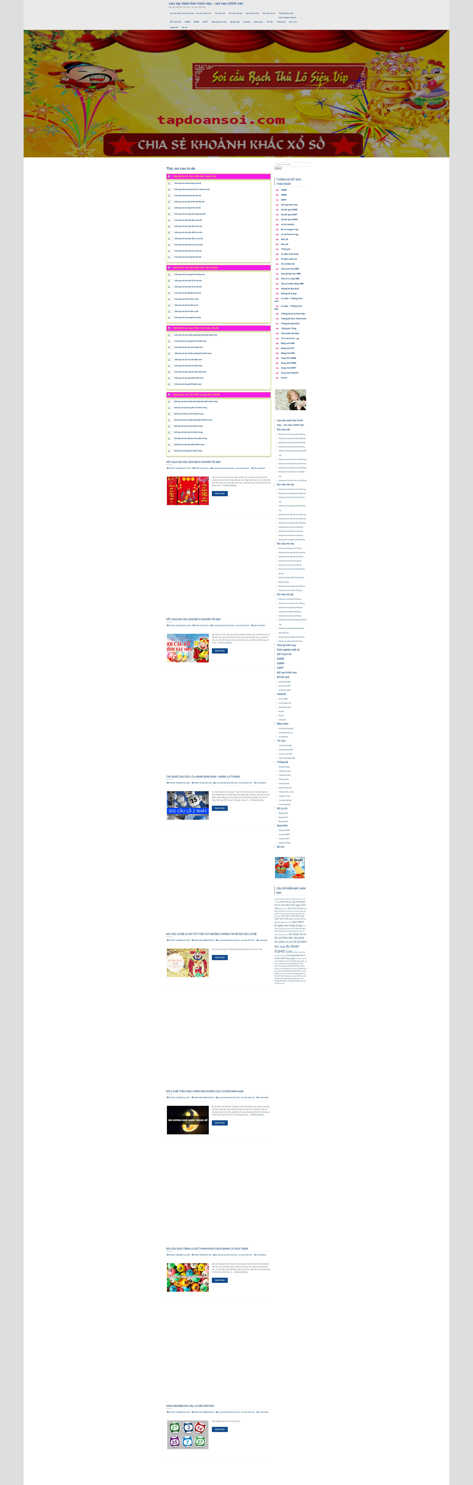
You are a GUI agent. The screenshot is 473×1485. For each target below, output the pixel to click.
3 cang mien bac (279, 899)
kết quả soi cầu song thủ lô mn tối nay (292, 585)
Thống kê (281, 22)
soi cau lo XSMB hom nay (282, 968)
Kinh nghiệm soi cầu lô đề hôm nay (190, 1405)
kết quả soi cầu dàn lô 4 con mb (188, 251)
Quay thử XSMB (288, 358)
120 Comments (259, 468)
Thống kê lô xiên (293, 981)
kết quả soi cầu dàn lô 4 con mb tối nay (292, 488)
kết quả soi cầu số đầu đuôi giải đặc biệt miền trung (196, 401)
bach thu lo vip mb (289, 901)
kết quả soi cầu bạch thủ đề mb (188, 195)
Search (278, 168)
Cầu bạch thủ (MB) (290, 269)
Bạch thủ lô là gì (295, 908)
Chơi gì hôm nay (286, 13)
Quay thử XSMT (288, 368)
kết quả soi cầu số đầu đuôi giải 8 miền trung (193, 420)
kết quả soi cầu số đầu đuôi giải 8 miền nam (193, 353)
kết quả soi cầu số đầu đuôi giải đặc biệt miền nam (196, 335)
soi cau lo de (300, 958)
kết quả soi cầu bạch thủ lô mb (188, 208)
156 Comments (259, 625)
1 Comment (263, 940)
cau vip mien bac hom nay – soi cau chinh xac (206, 3)
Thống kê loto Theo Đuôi (293, 318)
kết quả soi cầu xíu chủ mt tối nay (290, 640)
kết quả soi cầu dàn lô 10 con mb (189, 245)
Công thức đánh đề (292, 931)
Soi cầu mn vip (252, 13)
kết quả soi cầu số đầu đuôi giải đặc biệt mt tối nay (291, 627)
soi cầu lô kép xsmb (295, 973)
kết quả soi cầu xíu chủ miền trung (188, 414)
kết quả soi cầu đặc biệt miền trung (189, 444)
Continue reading (229, 485)
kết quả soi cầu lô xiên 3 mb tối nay (291, 530)
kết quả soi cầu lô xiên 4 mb (186, 311)
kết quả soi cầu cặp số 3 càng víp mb (190, 214)
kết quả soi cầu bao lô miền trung (188, 432)
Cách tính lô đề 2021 (283, 919)
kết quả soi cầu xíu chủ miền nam (189, 347)
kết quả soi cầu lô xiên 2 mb (186, 299)
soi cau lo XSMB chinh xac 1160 (293, 966)
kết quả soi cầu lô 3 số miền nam (188, 359)
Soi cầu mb (220, 13)
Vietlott (246, 22)
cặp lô (287, 934)
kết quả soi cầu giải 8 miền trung (188, 451)
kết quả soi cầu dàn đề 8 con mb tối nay (193, 462)
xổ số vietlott (287, 224)
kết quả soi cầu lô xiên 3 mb (186, 305)
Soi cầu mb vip (235, 13)
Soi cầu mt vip (268, 13)
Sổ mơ (184, 27)
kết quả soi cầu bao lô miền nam (188, 366)
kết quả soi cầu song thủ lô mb (188, 317)
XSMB (187, 22)
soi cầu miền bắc (280, 978)
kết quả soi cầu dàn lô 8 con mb (188, 280)
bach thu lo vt (283, 908)
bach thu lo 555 (291, 899)
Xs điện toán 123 (289, 259)
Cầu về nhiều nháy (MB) (292, 284)
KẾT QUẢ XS (175, 22)
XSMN (196, 22)
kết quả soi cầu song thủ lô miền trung (190, 408)
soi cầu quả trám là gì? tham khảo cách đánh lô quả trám (207, 1248)
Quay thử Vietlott (289, 373)
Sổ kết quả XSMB (289, 210)
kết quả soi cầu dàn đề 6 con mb (188, 226)
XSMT (205, 22)
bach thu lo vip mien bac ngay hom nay (290, 904)
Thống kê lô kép (284, 774)
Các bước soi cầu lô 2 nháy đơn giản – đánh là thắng (203, 776)
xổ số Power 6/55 (289, 234)
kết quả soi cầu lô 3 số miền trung (188, 426)
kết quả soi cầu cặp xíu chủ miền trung (190, 438)
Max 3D (284, 239)
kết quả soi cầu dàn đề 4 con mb (188, 220)
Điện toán (258, 22)
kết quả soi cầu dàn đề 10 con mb (189, 238)
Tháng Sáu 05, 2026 (183, 468)
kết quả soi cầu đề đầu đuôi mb (188, 293)
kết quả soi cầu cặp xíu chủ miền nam (190, 372)
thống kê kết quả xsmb (295, 978)
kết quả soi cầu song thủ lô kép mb (189, 274)
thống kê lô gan (289, 293)
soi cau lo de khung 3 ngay (294, 961)
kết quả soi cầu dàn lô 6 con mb (188, 287)
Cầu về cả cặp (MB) (290, 279)
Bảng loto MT (287, 348)
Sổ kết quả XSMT (289, 214)
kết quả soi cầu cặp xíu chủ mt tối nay (292, 602)
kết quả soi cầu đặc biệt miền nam (189, 378)
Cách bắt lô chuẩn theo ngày (292, 916)
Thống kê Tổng (289, 328)
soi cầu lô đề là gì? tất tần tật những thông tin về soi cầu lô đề (211, 934)
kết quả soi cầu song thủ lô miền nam (191, 341)
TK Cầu (269, 22)
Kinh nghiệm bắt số (287, 17)
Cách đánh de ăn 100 (284, 922)
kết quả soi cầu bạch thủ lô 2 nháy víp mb (192, 189)
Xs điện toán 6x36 (289, 254)
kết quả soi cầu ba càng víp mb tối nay (292, 433)
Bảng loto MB (287, 343)
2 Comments (261, 783)
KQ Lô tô (293, 22)
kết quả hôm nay (219, 22)
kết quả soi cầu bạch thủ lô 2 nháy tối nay (291, 496)
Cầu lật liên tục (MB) (291, 274)
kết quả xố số (282, 955)
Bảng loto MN (287, 353)
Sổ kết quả (235, 22)
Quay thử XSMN (288, 363)
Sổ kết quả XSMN (289, 219)
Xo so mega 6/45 (289, 229)
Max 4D (284, 244)
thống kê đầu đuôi (290, 288)
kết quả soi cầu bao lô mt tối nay (290, 598)
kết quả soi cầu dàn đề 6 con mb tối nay (193, 619)
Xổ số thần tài (287, 264)
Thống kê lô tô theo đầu (293, 314)
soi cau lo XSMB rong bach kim (289, 971)
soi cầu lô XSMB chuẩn (298, 976)
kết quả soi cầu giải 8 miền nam (188, 384)
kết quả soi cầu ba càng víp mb (188, 183)
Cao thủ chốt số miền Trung (294, 911)
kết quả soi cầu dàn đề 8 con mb (188, 232)
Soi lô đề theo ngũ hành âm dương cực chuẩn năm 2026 (204, 1091)
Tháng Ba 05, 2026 (182, 783)
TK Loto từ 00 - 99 (290, 338)
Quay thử (174, 27)
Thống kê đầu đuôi (290, 323)
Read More (220, 494)
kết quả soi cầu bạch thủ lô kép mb (189, 201)
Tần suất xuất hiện (290, 333)
